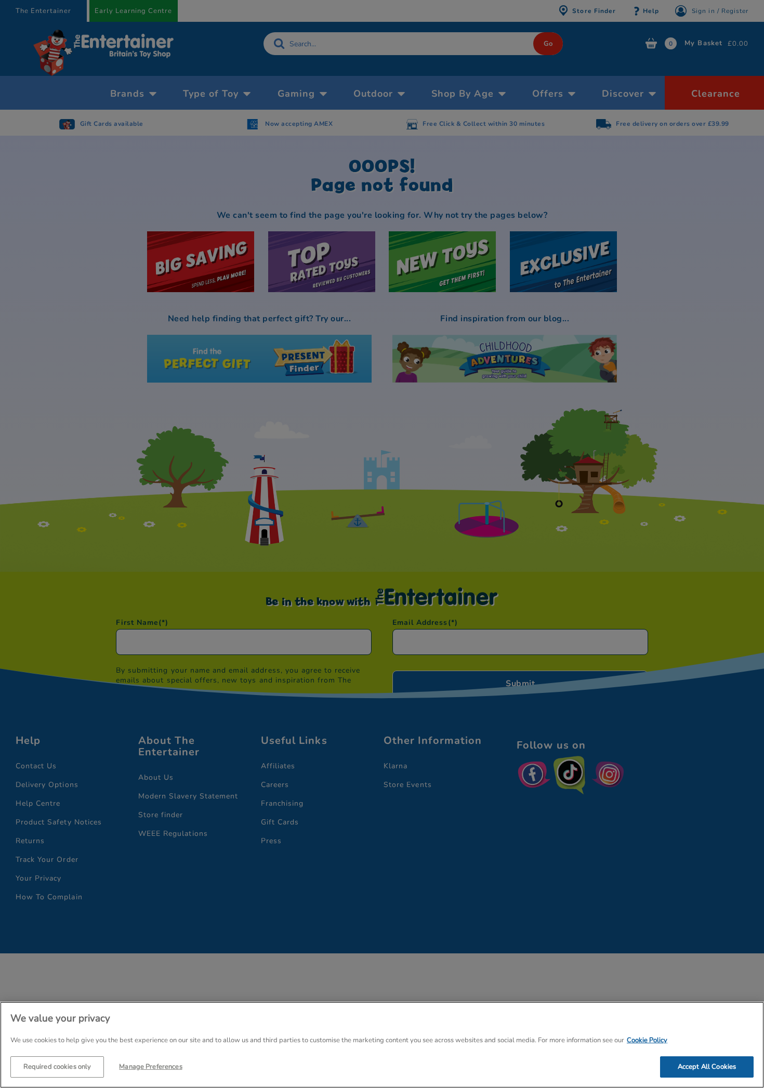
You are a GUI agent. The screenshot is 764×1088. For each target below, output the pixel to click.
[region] (382, 1045)
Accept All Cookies (707, 1066)
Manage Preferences (150, 1066)
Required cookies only (57, 1066)
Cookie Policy (647, 1040)
